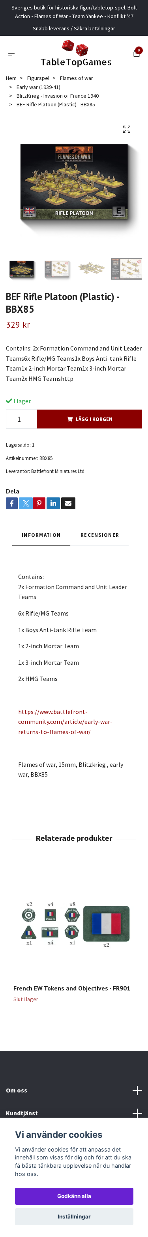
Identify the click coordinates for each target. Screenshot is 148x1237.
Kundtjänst (22, 1113)
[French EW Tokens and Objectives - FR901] (74, 923)
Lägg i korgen (94, 419)
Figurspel (38, 78)
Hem (11, 78)
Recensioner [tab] (100, 535)
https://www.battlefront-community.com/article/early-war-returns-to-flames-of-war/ (65, 722)
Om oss (16, 1090)
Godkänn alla (74, 1196)
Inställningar (74, 1216)
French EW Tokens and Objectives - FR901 (71, 988)
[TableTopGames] (75, 54)
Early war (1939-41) (38, 87)
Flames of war (76, 78)
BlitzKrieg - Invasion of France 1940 (58, 95)
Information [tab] (41, 535)
